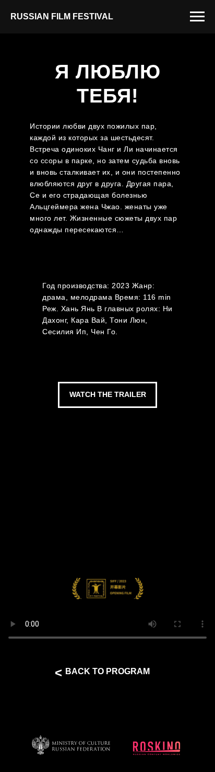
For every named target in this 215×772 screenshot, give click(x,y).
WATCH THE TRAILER (107, 394)
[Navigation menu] (197, 17)
